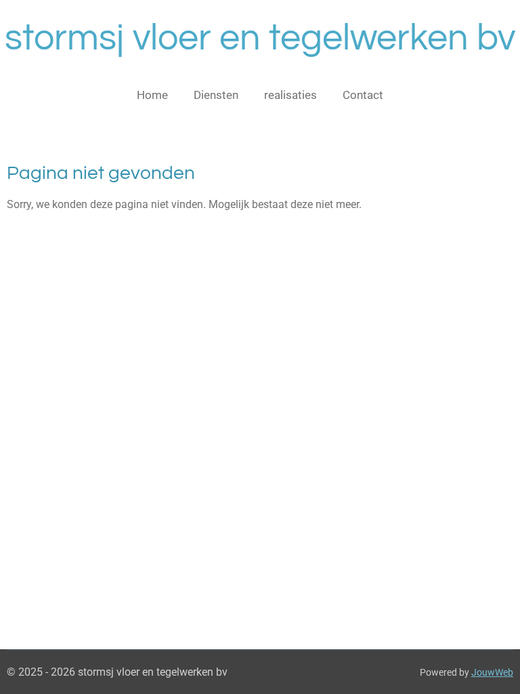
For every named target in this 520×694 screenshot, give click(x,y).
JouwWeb (492, 672)
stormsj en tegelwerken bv (260, 38)
